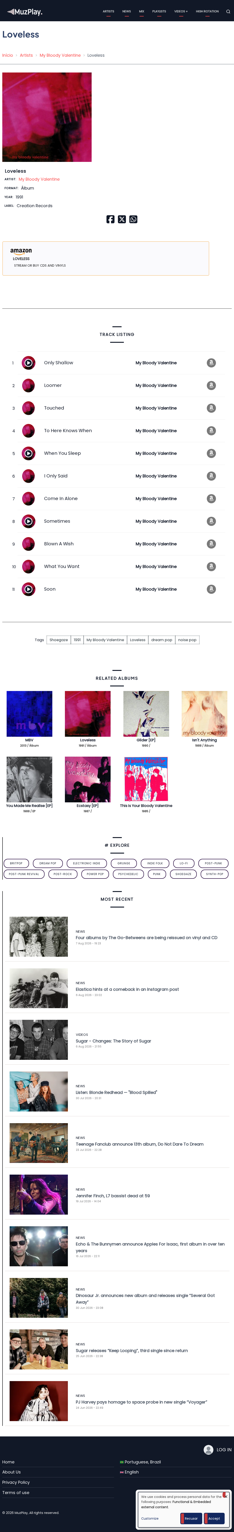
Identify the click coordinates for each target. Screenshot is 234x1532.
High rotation (207, 11)
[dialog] (183, 1509)
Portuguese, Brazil (142, 1462)
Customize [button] (150, 1518)
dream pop (161, 640)
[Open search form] (228, 11)
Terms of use (15, 1492)
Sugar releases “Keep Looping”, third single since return (132, 1350)
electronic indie (86, 863)
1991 (77, 640)
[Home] (25, 11)
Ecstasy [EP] (88, 805)
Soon (50, 589)
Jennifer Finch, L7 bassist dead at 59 (113, 1196)
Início (7, 55)
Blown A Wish (59, 544)
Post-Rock (63, 874)
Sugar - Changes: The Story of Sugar (113, 1041)
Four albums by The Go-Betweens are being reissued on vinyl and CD (146, 937)
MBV (29, 740)
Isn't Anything (204, 740)
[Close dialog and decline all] (226, 1495)
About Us (11, 1472)
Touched (54, 408)
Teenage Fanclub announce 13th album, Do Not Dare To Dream (140, 1144)
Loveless (137, 640)
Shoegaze (59, 640)
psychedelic (128, 874)
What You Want (62, 566)
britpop (16, 863)
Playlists (159, 11)
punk (157, 874)
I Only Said (56, 476)
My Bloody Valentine (60, 55)
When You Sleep (62, 453)
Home (8, 1462)
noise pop (187, 640)
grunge (123, 863)
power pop (95, 874)
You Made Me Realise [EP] (29, 805)
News (126, 11)
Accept (214, 1518)
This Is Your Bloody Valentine (146, 805)
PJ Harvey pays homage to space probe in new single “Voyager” (141, 1402)
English (131, 1472)
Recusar (191, 1518)
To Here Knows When (68, 430)
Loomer (53, 385)
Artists (108, 11)
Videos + (181, 11)
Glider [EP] (146, 740)
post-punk (213, 863)
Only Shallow (58, 362)
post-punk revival (24, 874)
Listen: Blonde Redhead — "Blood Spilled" (116, 1092)
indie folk (155, 863)
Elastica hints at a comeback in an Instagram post (127, 989)
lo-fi (184, 863)
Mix (141, 11)
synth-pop (214, 874)
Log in (224, 1449)
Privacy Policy (16, 1482)
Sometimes (57, 521)
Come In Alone (61, 498)
